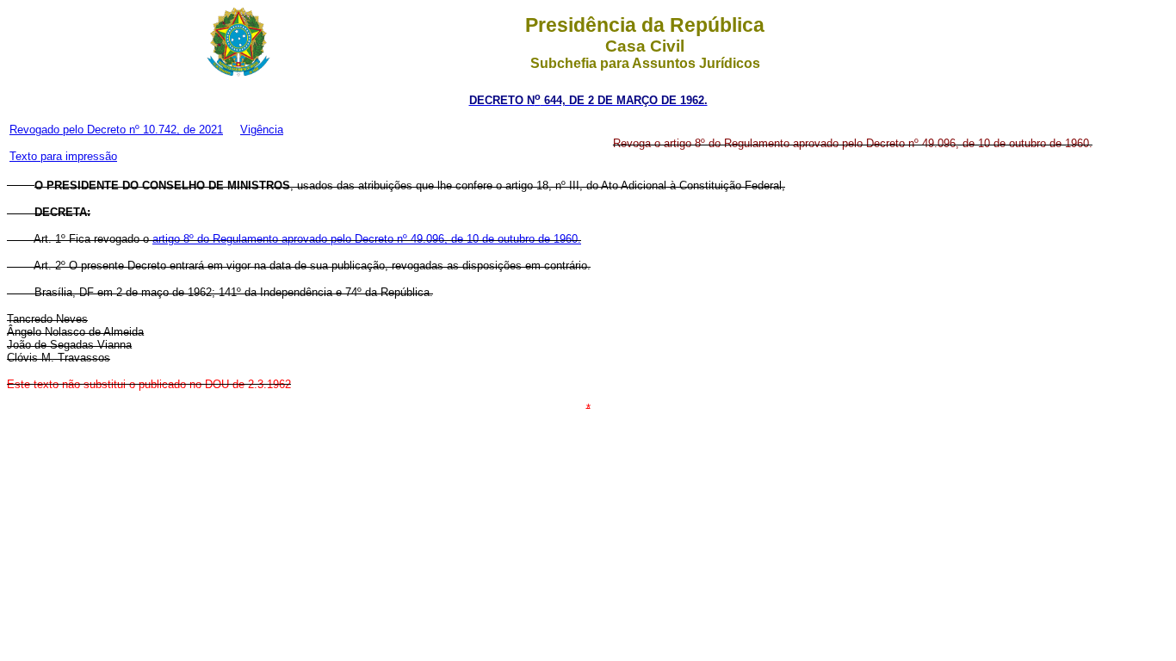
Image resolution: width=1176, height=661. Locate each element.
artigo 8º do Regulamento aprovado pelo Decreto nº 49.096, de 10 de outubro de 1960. (366, 238)
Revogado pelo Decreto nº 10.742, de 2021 (116, 129)
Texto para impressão (63, 156)
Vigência (261, 129)
